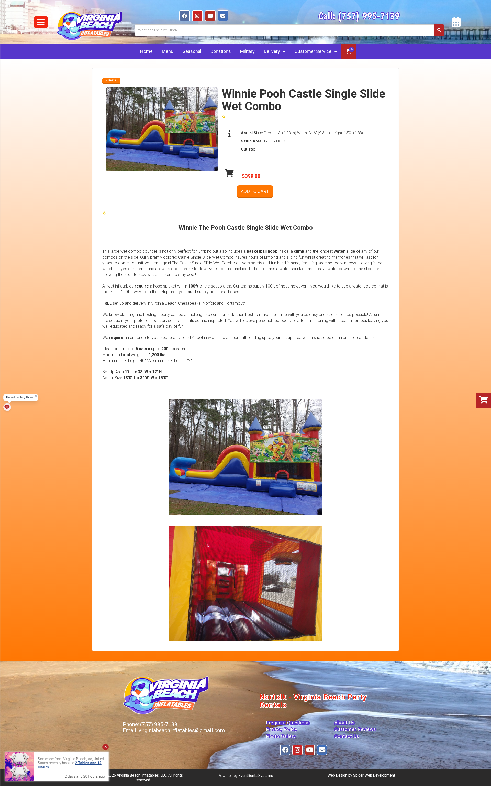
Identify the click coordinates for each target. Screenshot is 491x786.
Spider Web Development (374, 775)
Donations (220, 51)
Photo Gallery (281, 736)
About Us (344, 723)
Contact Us (346, 736)
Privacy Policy (281, 729)
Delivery (272, 51)
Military (247, 51)
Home (146, 51)
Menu (167, 51)
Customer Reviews (355, 729)
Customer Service (313, 51)
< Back (110, 80)
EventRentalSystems (256, 775)
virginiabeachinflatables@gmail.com (182, 730)
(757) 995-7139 (368, 15)
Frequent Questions (288, 723)
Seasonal (192, 51)
